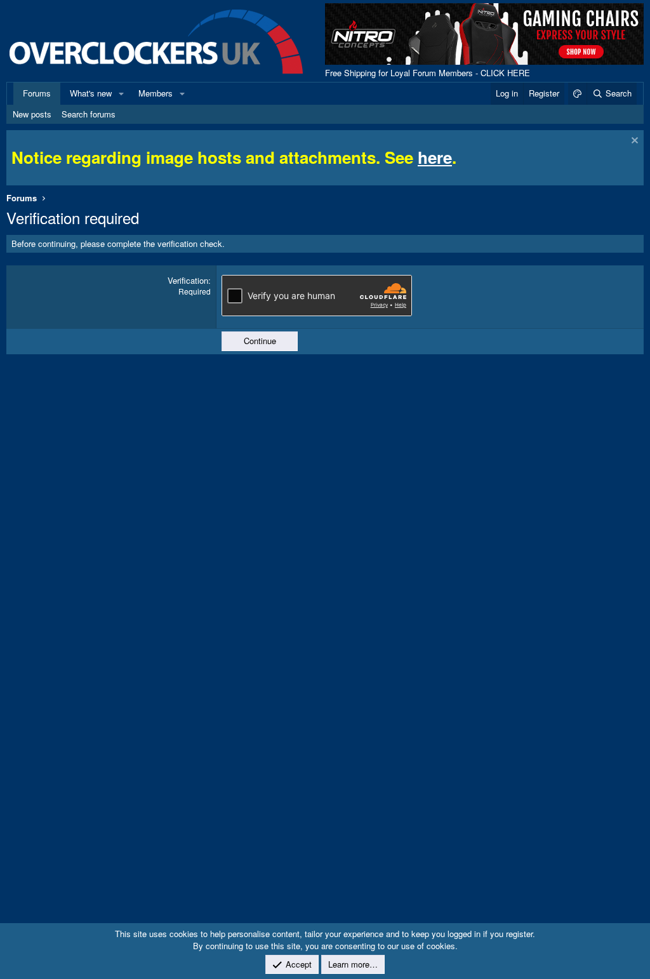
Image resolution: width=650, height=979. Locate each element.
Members (155, 93)
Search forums (89, 114)
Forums (37, 93)
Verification (188, 280)
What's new (91, 93)
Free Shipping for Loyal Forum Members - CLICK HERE (427, 73)
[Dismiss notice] (633, 142)
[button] (121, 93)
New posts (32, 114)
